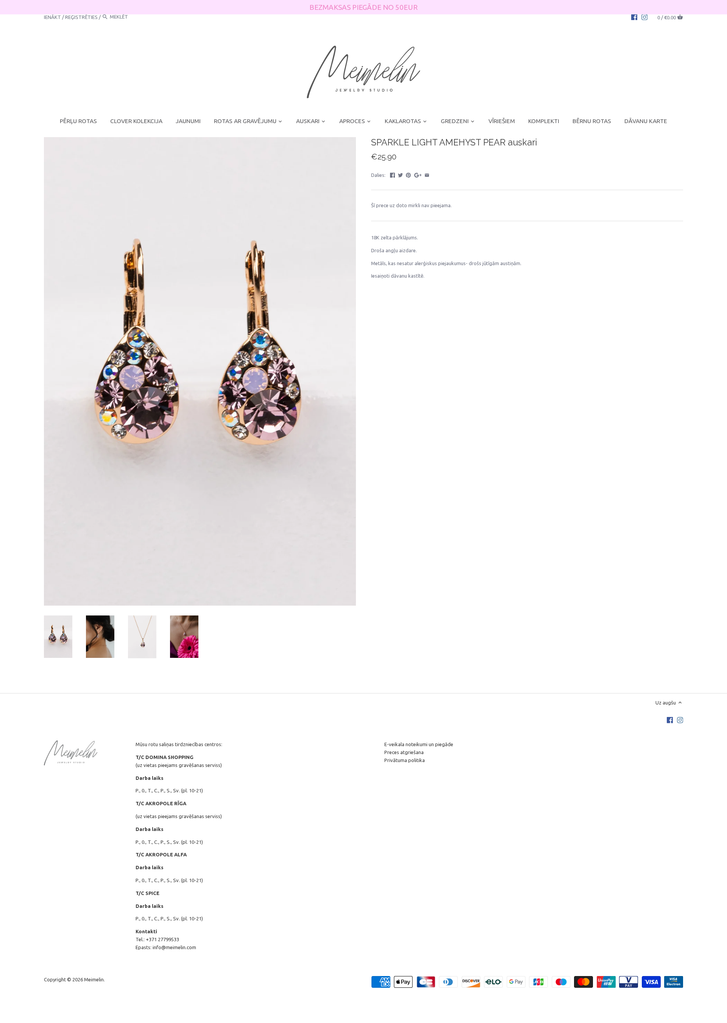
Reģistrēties (81, 16)
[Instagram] (644, 16)
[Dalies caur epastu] (426, 174)
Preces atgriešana (404, 752)
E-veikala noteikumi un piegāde (418, 744)
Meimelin (94, 979)
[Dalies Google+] (418, 174)
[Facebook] (634, 16)
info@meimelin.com (174, 947)
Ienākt (52, 16)
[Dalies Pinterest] (408, 174)
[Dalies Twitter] (400, 174)
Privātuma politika (404, 760)
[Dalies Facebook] (392, 174)
